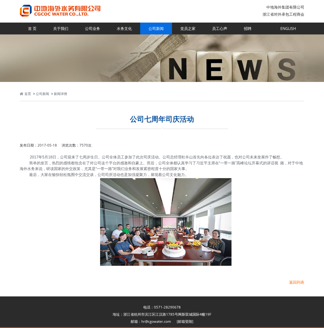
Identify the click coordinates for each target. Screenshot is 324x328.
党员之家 (187, 28)
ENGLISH (288, 28)
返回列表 (296, 282)
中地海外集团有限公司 (285, 7)
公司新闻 (156, 28)
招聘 (247, 28)
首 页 (32, 28)
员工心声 (219, 28)
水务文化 (124, 28)
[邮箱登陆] (185, 321)
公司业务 (92, 28)
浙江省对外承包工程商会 (283, 14)
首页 (27, 93)
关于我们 (60, 28)
